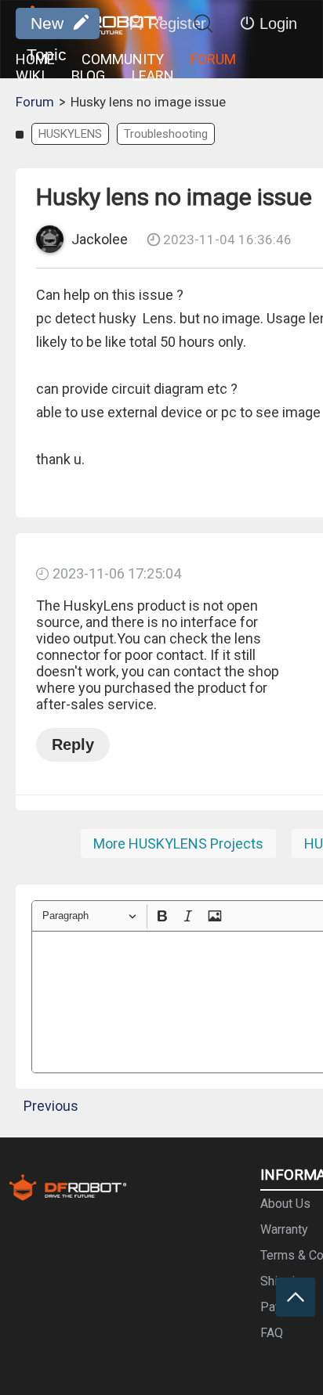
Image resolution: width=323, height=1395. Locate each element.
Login (278, 23)
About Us (285, 1203)
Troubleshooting (166, 134)
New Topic (47, 26)
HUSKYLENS (70, 134)
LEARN (153, 75)
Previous (51, 1106)
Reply (73, 744)
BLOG (88, 75)
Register (177, 23)
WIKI (30, 75)
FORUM (213, 59)
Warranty (284, 1229)
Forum (35, 102)
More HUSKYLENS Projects (178, 843)
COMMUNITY (123, 59)
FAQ (271, 1332)
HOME (35, 59)
